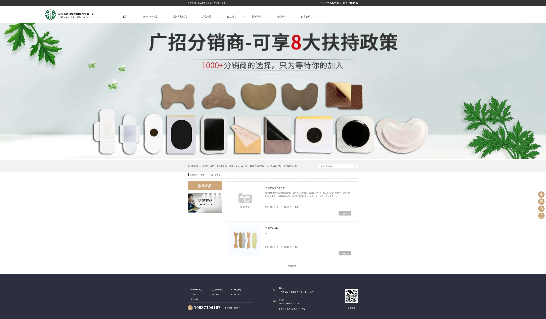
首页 (125, 16)
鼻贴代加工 (271, 227)
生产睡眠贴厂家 (290, 165)
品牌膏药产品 (180, 16)
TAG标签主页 (214, 174)
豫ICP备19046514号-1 (297, 308)
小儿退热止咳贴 (207, 165)
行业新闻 (231, 16)
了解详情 (345, 213)
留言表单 (305, 16)
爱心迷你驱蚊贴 (274, 165)
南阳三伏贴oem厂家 (238, 165)
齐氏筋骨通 (222, 165)
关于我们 (281, 16)
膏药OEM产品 (150, 16)
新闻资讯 (256, 16)
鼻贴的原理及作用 (275, 187)
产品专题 (206, 16)
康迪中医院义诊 (257, 165)
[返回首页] (541, 216)
